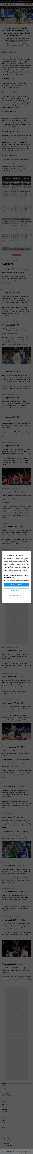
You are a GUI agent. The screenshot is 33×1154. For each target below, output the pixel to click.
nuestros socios (22, 558)
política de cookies (16, 572)
